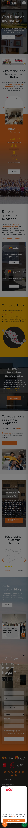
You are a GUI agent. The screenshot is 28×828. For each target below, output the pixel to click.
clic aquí (13, 816)
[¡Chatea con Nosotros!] (4, 824)
